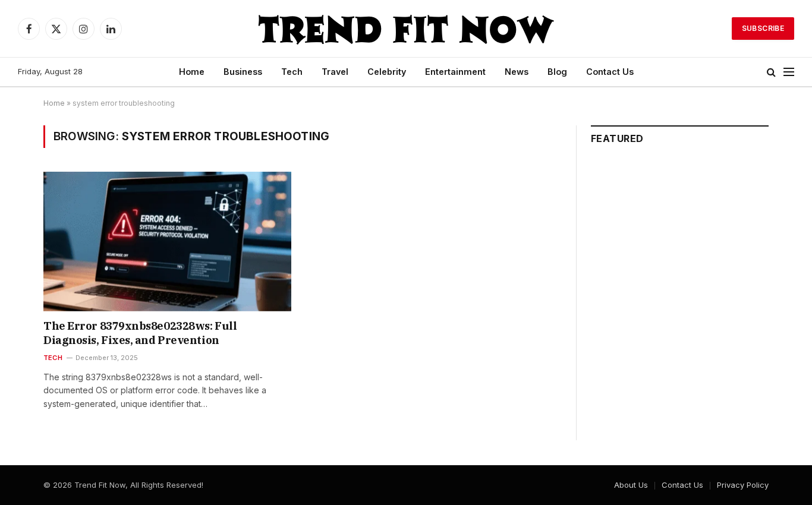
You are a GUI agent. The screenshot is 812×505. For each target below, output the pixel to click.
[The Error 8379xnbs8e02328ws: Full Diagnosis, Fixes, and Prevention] (167, 241)
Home (191, 72)
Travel (335, 72)
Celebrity (386, 72)
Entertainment (455, 72)
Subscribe (763, 28)
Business (243, 72)
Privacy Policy (743, 485)
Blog (557, 72)
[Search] (771, 72)
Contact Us (610, 72)
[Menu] (788, 72)
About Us (631, 485)
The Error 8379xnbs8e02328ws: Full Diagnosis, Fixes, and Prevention (140, 333)
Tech (292, 72)
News (516, 72)
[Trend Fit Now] (406, 28)
